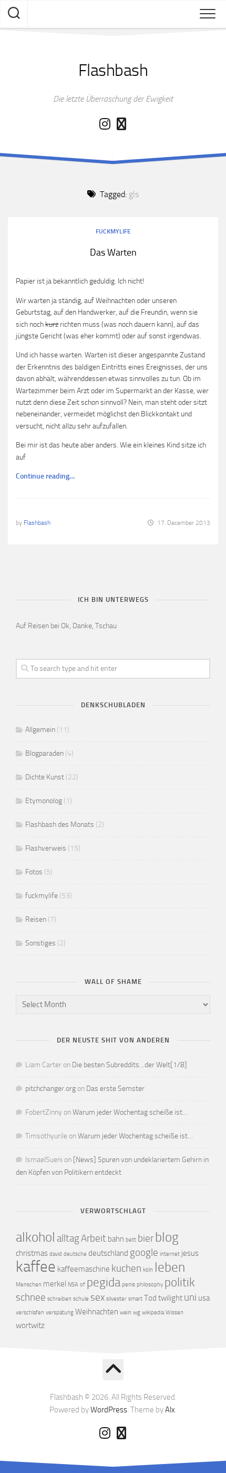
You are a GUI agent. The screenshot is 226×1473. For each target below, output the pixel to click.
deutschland (108, 1253)
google (144, 1252)
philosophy (150, 1284)
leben (170, 1267)
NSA (73, 1284)
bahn (116, 1239)
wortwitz (30, 1325)
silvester (116, 1298)
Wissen (174, 1312)
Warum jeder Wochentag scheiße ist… (130, 1112)
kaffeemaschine (83, 1269)
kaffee (36, 1266)
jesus (190, 1253)
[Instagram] (104, 124)
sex (97, 1297)
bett (131, 1239)
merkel (54, 1284)
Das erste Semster (115, 1088)
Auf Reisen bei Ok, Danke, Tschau (66, 625)
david (55, 1254)
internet (170, 1254)
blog (167, 1237)
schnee (31, 1297)
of (82, 1284)
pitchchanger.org (50, 1088)
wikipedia (153, 1312)
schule (81, 1298)
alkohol (35, 1237)
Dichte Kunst (44, 777)
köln (148, 1269)
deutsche (75, 1254)
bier (145, 1238)
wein (125, 1312)
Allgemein (40, 729)
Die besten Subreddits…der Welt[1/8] (129, 1064)
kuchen (126, 1268)
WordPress (108, 1410)
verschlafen (30, 1312)
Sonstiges (40, 943)
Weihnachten (96, 1311)
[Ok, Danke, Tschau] (121, 124)
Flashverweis (45, 848)
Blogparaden (44, 753)
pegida (103, 1282)
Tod (150, 1298)
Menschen (29, 1284)
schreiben (59, 1298)
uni (190, 1297)
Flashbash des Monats (59, 824)
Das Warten (113, 252)
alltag (68, 1238)
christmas (32, 1253)
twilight (170, 1298)
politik (180, 1282)
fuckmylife (113, 231)
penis (128, 1284)
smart (135, 1298)
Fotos (34, 871)
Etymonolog (43, 800)
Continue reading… (45, 476)
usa (204, 1298)
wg (136, 1312)
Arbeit (93, 1238)
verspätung (60, 1312)
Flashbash (113, 70)
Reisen (35, 919)
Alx (170, 1410)
